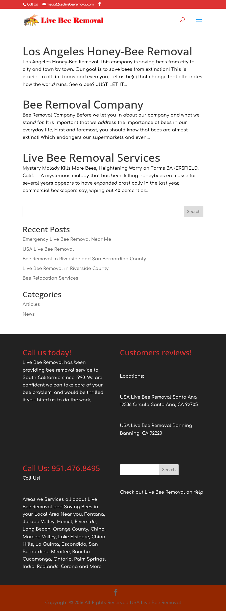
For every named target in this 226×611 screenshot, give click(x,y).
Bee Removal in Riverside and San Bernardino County (84, 258)
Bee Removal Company (83, 104)
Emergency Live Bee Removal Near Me (67, 239)
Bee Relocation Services (50, 278)
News (29, 314)
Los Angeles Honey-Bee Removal (107, 51)
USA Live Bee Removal (48, 249)
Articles (31, 304)
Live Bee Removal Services (91, 157)
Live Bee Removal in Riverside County (66, 268)
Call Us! (32, 4)
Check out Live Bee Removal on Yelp (161, 492)
